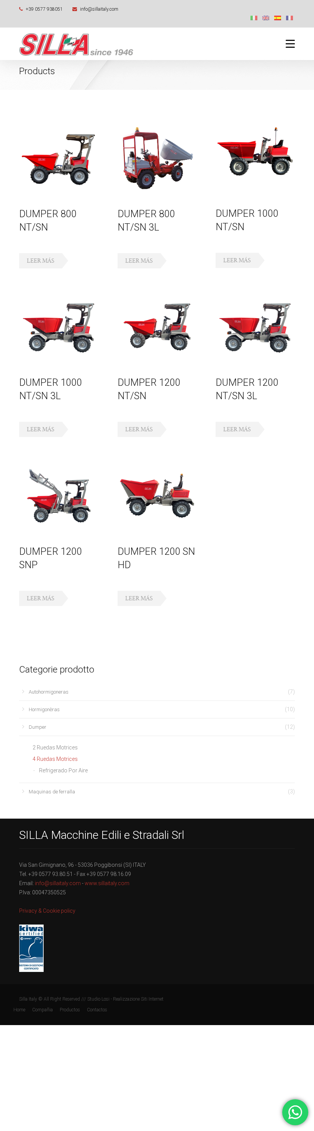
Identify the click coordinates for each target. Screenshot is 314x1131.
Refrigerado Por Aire (63, 770)
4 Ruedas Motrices (55, 759)
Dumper (37, 727)
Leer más (40, 260)
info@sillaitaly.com (99, 9)
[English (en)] (265, 18)
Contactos (97, 1009)
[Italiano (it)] (253, 18)
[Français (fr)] (289, 18)
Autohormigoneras (49, 692)
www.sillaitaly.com (107, 883)
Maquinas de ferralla (52, 792)
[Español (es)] (277, 18)
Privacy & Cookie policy (47, 911)
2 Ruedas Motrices (55, 747)
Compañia (42, 1009)
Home (19, 1009)
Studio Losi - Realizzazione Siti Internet (125, 999)
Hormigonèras (44, 709)
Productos (70, 1009)
